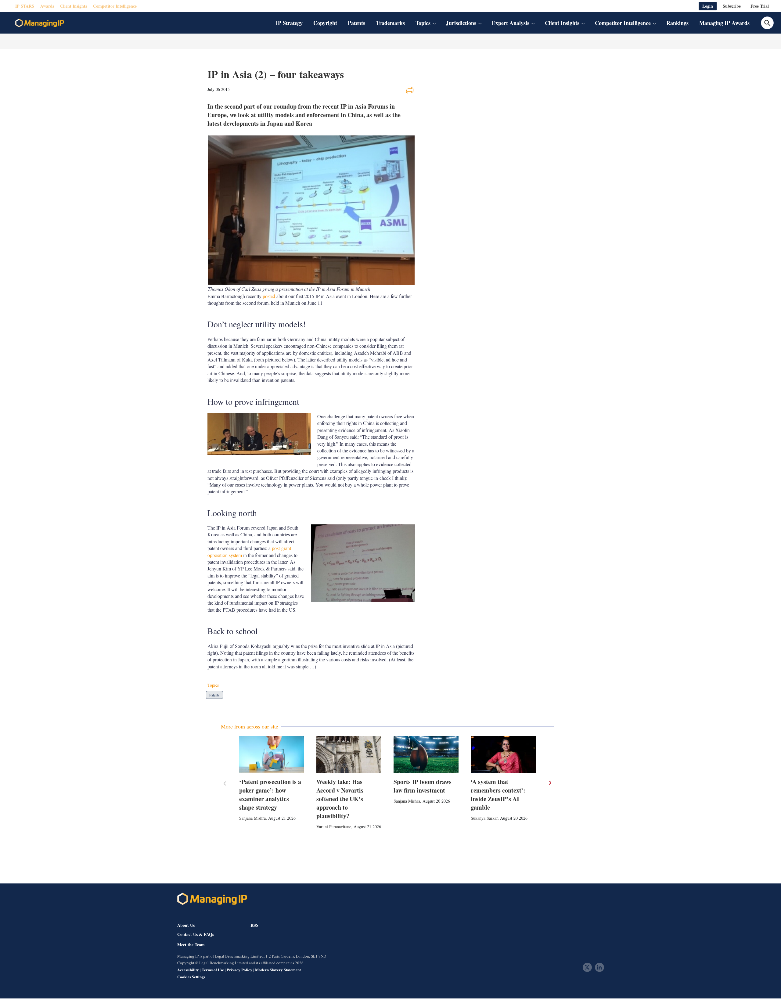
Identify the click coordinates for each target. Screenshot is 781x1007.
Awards (47, 6)
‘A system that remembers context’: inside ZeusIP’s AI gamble (498, 794)
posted (269, 296)
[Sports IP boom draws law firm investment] (426, 754)
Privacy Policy (239, 970)
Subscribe (732, 6)
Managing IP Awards (724, 23)
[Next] (549, 783)
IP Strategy (289, 23)
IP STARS (24, 6)
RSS (254, 925)
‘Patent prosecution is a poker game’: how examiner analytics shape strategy (270, 794)
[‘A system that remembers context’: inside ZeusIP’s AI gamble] (503, 754)
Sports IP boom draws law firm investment (423, 786)
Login (707, 6)
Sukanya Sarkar (484, 818)
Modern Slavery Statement (278, 970)
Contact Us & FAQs (195, 934)
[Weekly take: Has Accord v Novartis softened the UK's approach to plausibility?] (348, 754)
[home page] (39, 23)
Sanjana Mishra (252, 818)
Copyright (325, 23)
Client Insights (73, 6)
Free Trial (759, 6)
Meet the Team (191, 945)
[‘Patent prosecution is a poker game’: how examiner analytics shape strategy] (271, 754)
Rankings (677, 23)
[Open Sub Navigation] (434, 23)
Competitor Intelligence (115, 6)
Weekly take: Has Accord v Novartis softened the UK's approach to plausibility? (339, 798)
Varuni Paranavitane (333, 826)
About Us (186, 925)
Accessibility (188, 970)
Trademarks (390, 23)
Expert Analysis (510, 23)
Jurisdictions (461, 23)
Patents (356, 23)
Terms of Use (213, 970)
